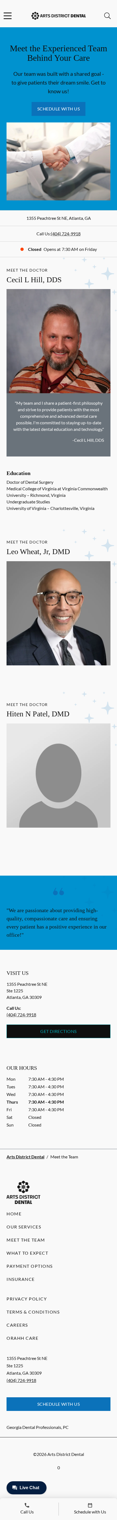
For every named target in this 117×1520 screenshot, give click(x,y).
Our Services (24, 1226)
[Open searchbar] (107, 16)
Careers (17, 1324)
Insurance (21, 1279)
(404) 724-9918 (66, 233)
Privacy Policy (27, 1298)
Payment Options (30, 1266)
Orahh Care (22, 1338)
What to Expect (27, 1252)
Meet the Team (26, 1239)
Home (14, 1213)
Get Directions (58, 1031)
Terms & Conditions (33, 1311)
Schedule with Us (58, 108)
